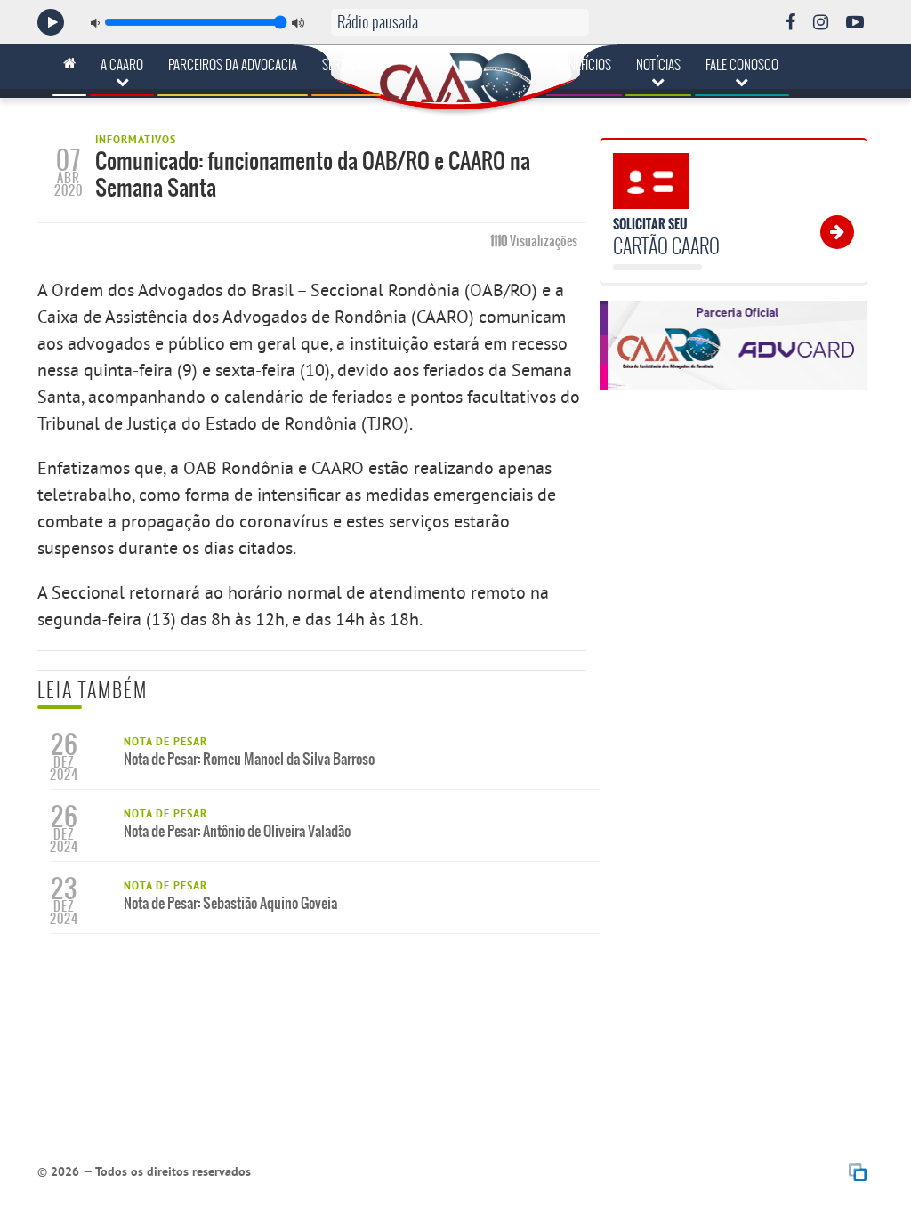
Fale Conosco (741, 65)
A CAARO (122, 65)
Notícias (658, 65)
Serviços (346, 65)
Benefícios (584, 65)
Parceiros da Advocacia (232, 65)
